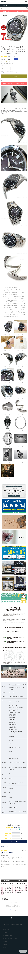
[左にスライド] (10, 44)
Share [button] (4, 80)
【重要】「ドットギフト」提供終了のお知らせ (14, 11)
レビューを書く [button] (14, 841)
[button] (4, 56)
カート (15, 5)
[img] (4, 850)
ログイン (5, 5)
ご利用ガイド (6, 932)
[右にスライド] (17, 44)
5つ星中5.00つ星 (18, 827)
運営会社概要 (6, 929)
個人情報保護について (8, 935)
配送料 (4, 63)
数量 (2, 65)
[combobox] (14, 8)
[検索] (26, 8)
